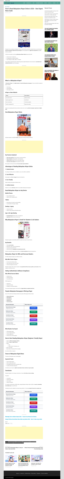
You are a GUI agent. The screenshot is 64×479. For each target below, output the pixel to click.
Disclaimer (38, 473)
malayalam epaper (33, 441)
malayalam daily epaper (26, 441)
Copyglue (12, 477)
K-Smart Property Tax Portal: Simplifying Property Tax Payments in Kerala (10, 464)
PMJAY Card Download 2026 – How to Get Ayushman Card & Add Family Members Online (23, 464)
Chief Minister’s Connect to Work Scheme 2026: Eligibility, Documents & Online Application (51, 20)
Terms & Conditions (44, 473)
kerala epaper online (19, 441)
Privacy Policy (33, 473)
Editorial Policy (27, 473)
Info (6, 6)
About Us (17, 473)
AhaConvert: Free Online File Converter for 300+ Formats (36, 464)
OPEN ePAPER (33, 307)
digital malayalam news (12, 441)
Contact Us (22, 473)
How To (8, 6)
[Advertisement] (24, 22)
